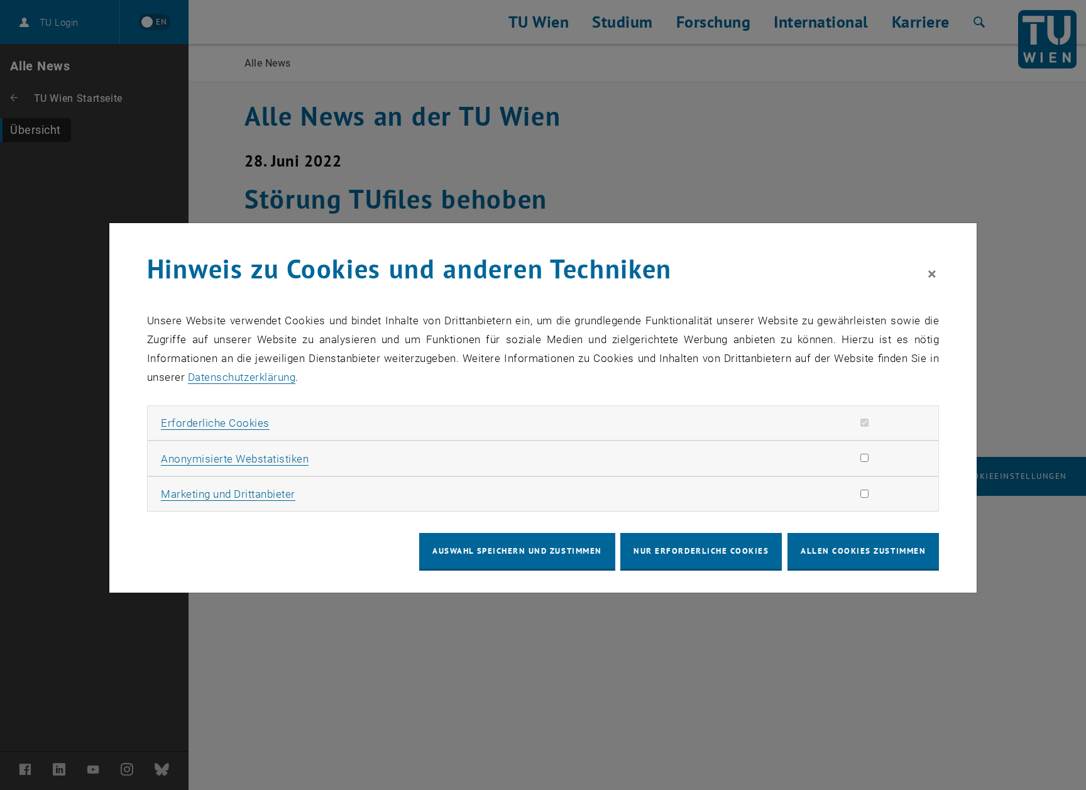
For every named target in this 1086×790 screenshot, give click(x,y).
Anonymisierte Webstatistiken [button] (235, 459)
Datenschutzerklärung (241, 377)
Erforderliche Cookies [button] (215, 423)
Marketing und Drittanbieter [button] (228, 494)
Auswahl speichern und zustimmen (516, 551)
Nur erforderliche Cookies (701, 551)
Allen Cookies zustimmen (863, 551)
